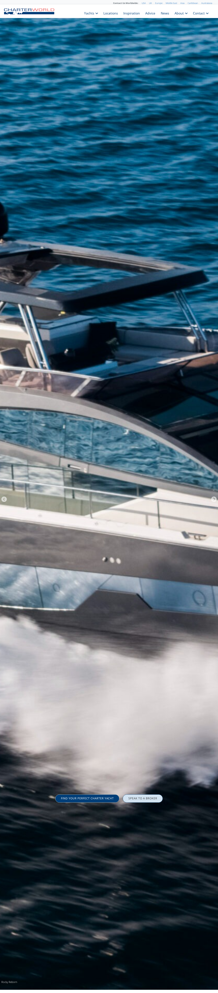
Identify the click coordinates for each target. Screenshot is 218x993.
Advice (150, 13)
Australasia (206, 3)
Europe (158, 3)
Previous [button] (4, 499)
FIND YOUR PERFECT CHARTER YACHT (87, 798)
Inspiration (131, 13)
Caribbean (193, 3)
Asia (182, 3)
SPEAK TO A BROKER (142, 798)
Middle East (171, 3)
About (179, 13)
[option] (109, 496)
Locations (110, 13)
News (165, 13)
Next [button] (214, 499)
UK (150, 3)
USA (144, 3)
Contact (199, 13)
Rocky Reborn (9, 982)
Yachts (89, 13)
